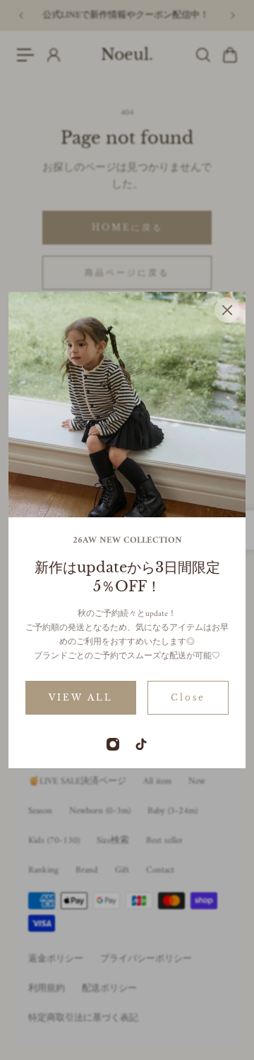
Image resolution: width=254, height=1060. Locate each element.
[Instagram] (113, 744)
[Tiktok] (141, 744)
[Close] (227, 310)
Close (188, 697)
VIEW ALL (81, 697)
